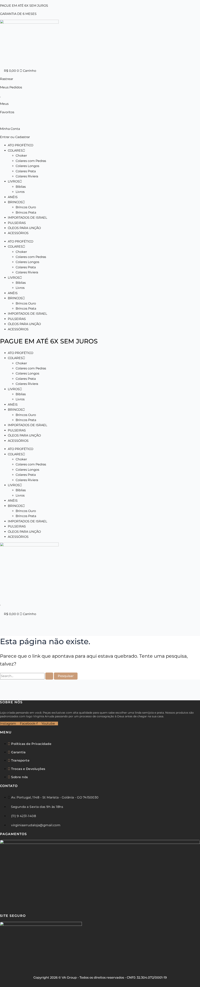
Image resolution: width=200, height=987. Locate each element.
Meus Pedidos (11, 87)
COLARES (15, 150)
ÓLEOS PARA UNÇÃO (24, 228)
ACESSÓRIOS (18, 233)
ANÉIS (13, 197)
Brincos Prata (26, 212)
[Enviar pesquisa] (49, 676)
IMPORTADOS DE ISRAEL (27, 217)
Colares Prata (26, 171)
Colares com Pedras (31, 161)
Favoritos (7, 112)
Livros (20, 192)
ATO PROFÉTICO (20, 145)
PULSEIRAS (17, 223)
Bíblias (21, 187)
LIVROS (14, 181)
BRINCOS (15, 202)
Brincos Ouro (26, 207)
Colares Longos (27, 166)
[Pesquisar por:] (27, 676)
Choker (21, 155)
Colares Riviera (27, 176)
